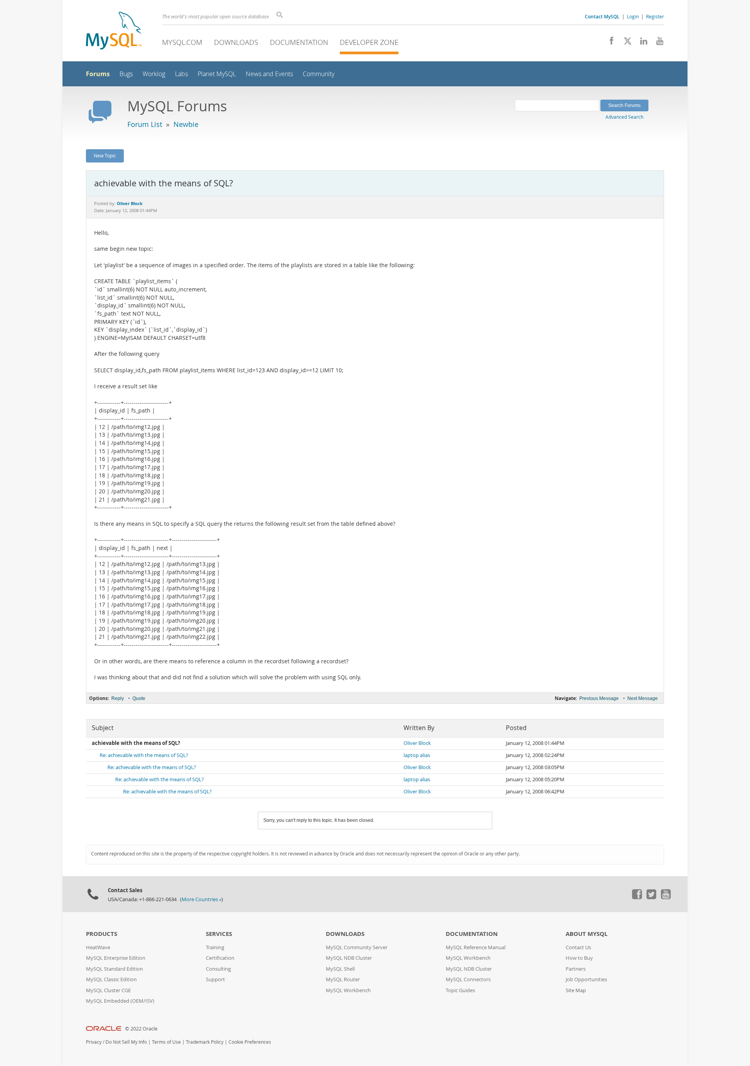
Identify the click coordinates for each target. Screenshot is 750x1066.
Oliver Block (417, 743)
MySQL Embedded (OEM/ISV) (120, 1001)
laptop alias (417, 755)
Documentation (299, 42)
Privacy (94, 1042)
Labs (181, 74)
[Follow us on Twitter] (651, 897)
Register (655, 16)
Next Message (642, 698)
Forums (98, 74)
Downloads (236, 42)
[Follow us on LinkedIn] (641, 43)
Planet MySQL (217, 74)
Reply (117, 698)
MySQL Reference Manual (475, 947)
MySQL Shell (340, 969)
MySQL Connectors (468, 979)
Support (215, 979)
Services (219, 934)
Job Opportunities (586, 979)
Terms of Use (166, 1042)
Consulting (218, 969)
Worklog (154, 74)
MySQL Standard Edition (114, 969)
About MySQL (586, 934)
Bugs (126, 74)
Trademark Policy (204, 1042)
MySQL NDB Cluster (349, 958)
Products (101, 934)
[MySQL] (113, 31)
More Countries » (201, 899)
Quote (138, 698)
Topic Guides (460, 990)
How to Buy (579, 958)
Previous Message (599, 698)
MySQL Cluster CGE (108, 990)
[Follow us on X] (625, 43)
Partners (576, 969)
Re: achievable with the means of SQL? (144, 755)
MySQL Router (343, 979)
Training (215, 947)
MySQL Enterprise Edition (115, 958)
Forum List (144, 124)
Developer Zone (369, 42)
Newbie (185, 124)
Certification (220, 958)
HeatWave (98, 947)
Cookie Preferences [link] (250, 1042)
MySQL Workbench (348, 990)
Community (318, 74)
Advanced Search (624, 117)
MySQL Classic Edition (111, 979)
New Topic (105, 155)
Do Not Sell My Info (126, 1042)
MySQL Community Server (357, 947)
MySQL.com (182, 42)
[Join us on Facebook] (609, 43)
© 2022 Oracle (141, 1028)
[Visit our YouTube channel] (657, 43)
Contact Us (578, 947)
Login (633, 16)
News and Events (269, 74)
